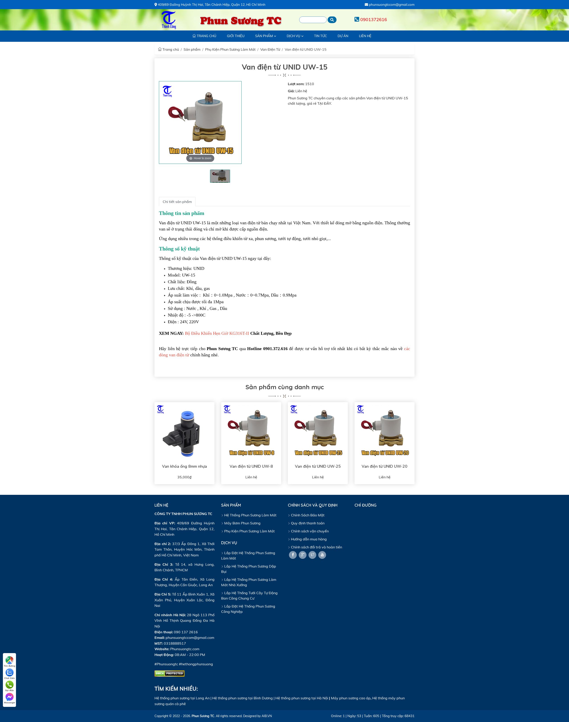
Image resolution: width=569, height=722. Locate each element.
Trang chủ (170, 49)
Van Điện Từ (270, 49)
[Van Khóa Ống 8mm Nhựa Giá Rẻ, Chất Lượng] (184, 432)
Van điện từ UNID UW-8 (251, 466)
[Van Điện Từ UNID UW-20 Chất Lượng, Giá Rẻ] (385, 432)
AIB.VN (267, 716)
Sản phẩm (192, 49)
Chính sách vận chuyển (309, 531)
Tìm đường (9, 665)
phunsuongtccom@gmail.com (391, 4)
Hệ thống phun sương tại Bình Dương (242, 698)
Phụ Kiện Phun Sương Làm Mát (230, 49)
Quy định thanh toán (307, 523)
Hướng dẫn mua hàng (308, 539)
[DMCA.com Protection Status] (169, 673)
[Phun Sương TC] (168, 20)
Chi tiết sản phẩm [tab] (177, 201)
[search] (332, 19)
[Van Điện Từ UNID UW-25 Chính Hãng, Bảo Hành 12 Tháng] (318, 432)
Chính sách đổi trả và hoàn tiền (316, 547)
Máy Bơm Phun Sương (241, 523)
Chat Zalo (9, 678)
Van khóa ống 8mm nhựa (184, 466)
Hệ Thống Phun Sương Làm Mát (249, 515)
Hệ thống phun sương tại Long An (182, 698)
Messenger (9, 702)
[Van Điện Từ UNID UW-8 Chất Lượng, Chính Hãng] (251, 432)
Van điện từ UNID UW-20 (384, 466)
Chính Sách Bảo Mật (307, 515)
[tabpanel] (220, 176)
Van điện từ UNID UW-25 (318, 466)
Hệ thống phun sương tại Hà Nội (301, 698)
